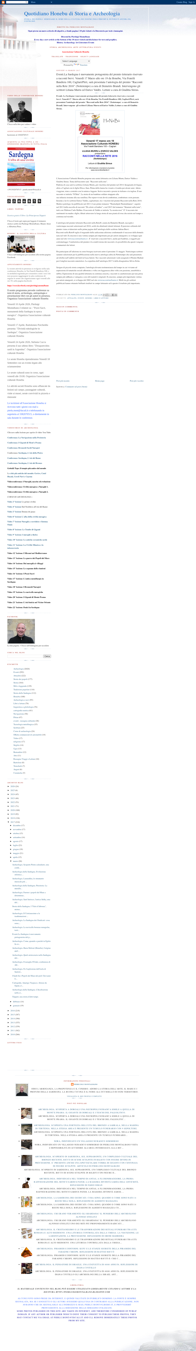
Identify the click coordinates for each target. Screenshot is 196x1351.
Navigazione (18, 713)
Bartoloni (17, 762)
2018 (13, 818)
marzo (16, 861)
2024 (13, 794)
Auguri (16, 769)
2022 (13, 802)
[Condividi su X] (110, 294)
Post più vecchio (137, 380)
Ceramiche (17, 772)
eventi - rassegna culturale (24, 720)
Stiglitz (16, 745)
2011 (13, 1030)
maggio (16, 853)
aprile (15, 857)
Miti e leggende (20, 686)
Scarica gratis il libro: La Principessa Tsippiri (26, 215)
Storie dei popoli (20, 679)
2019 (13, 814)
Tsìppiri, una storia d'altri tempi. (25, 996)
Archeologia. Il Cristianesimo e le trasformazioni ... (26, 915)
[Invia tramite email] (104, 294)
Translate (83, 65)
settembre (17, 837)
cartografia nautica (21, 710)
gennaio (16, 1005)
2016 (13, 1010)
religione (17, 741)
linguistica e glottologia (23, 707)
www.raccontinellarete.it (78, 238)
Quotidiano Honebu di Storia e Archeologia (72, 13)
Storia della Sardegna (22, 693)
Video (16, 738)
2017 (13, 822)
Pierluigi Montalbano (85, 1084)
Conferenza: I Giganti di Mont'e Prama (24, 442)
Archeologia (18, 668)
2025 (13, 790)
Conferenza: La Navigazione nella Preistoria (26, 437)
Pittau (15, 717)
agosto (16, 841)
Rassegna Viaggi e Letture (24, 759)
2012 (13, 1026)
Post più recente (63, 380)
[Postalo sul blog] (107, 294)
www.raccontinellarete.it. (108, 280)
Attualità (72, 298)
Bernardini (17, 752)
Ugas (15, 748)
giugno (16, 849)
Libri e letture (101, 298)
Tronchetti (17, 766)
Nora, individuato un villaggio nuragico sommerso (86, 1141)
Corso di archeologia (22, 731)
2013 (13, 1022)
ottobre (16, 833)
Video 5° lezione (14, 512)
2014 (13, 1018)
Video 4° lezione (14, 507)
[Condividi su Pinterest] (115, 294)
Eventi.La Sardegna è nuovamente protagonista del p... (26, 935)
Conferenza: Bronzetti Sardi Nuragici (23, 447)
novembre (17, 829)
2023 (13, 798)
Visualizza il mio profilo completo (84, 1096)
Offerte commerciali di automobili (27, 734)
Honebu (88, 298)
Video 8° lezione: (23, 529)
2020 (13, 810)
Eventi (81, 298)
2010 (13, 1034)
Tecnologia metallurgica (23, 724)
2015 (13, 1014)
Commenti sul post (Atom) (76, 386)
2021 (13, 806)
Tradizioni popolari (21, 689)
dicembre (17, 825)
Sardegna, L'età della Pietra (30, 452)
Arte (15, 755)
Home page (99, 380)
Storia (15, 682)
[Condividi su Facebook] (113, 294)
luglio (16, 845)
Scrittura (17, 727)
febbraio (16, 1001)
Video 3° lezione (14, 502)
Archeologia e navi (21, 699)
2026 (13, 786)
